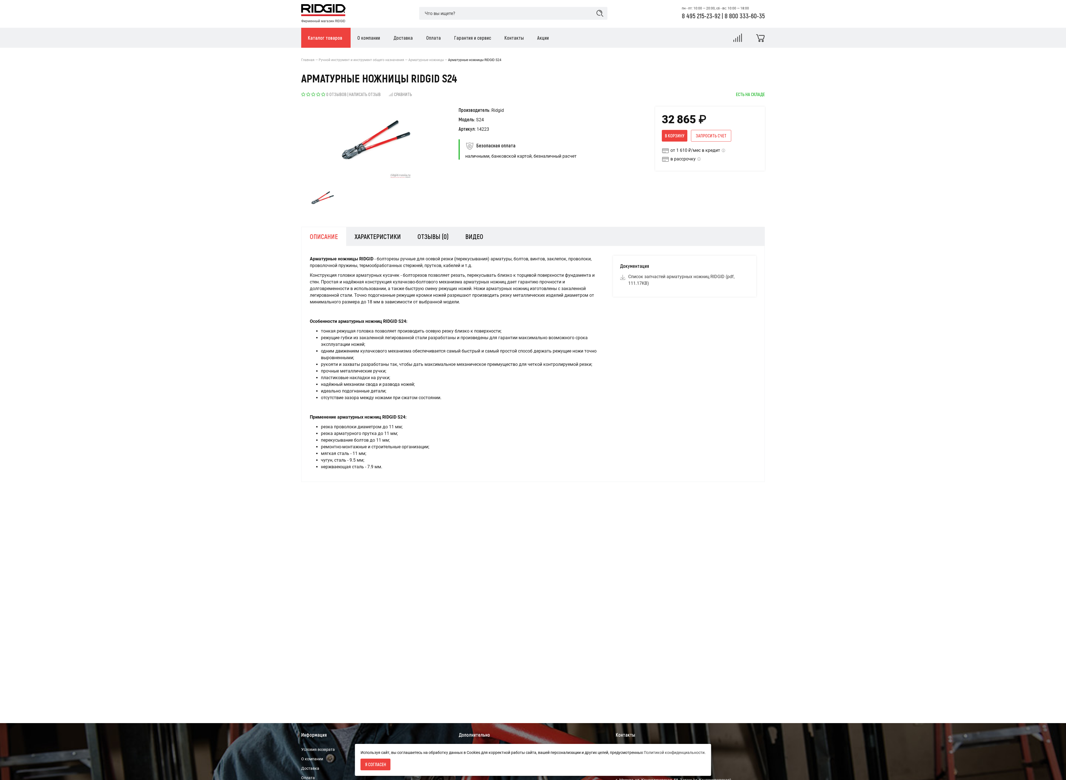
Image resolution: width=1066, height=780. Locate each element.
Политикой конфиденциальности (674, 752)
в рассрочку (683, 159)
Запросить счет (711, 135)
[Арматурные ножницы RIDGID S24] (322, 198)
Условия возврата (318, 749)
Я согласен (375, 764)
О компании (312, 759)
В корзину (674, 135)
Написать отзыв (365, 94)
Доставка (310, 768)
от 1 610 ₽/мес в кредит (695, 150)
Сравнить (403, 94)
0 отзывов (336, 94)
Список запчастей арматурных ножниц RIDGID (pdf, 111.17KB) (681, 280)
